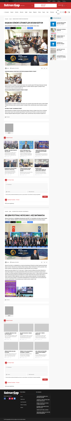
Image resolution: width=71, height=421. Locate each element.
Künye (22, 396)
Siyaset (10, 18)
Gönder (19, 28)
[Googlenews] (15, 398)
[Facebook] (5, 398)
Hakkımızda (23, 399)
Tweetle (13, 28)
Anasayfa (6, 18)
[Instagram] (10, 398)
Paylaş (8, 28)
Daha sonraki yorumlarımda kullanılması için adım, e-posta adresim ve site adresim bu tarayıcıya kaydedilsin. (23, 194)
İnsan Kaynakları (23, 402)
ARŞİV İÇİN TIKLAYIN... (43, 5)
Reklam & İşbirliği (23, 404)
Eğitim (10, 211)
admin (8, 68)
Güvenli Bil (8, 419)
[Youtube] (12, 398)
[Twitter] (7, 398)
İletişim (22, 407)
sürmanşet (8, 299)
